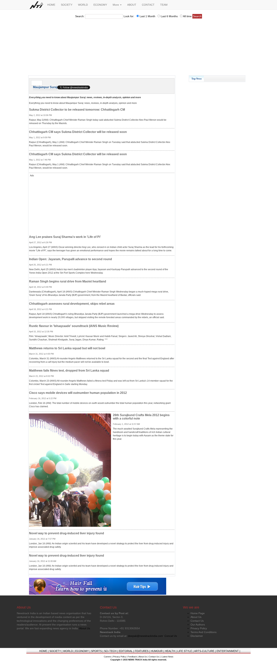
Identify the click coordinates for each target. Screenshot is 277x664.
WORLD (83, 4)
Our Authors (198, 624)
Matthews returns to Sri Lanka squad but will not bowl (67, 348)
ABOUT (131, 4)
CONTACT (148, 4)
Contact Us (197, 620)
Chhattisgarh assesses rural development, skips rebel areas (72, 303)
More (116, 4)
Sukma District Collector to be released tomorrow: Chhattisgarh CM (77, 109)
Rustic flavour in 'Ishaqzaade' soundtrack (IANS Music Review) (74, 326)
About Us (196, 616)
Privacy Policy (199, 628)
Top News (196, 78)
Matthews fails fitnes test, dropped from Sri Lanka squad (69, 370)
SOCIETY (66, 4)
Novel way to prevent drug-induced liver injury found (66, 533)
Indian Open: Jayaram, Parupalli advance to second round (70, 259)
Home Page (198, 613)
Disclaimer (197, 635)
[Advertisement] (138, 48)
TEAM (164, 4)
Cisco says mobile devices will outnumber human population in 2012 (78, 392)
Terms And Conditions (204, 632)
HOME (51, 4)
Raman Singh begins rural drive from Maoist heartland (67, 281)
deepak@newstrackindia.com (145, 635)
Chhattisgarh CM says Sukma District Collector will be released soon (78, 131)
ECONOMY (100, 4)
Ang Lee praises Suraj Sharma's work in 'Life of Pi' (65, 236)
